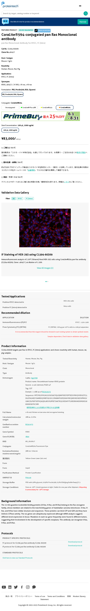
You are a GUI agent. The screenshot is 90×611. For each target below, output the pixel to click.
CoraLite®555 (47, 107)
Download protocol (75, 542)
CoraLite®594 (65, 107)
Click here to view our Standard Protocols (17, 558)
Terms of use (40, 596)
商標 (69, 596)
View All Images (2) (45, 268)
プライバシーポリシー (23, 596)
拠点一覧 (9, 596)
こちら (66, 182)
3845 (27, 436)
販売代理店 (81, 152)
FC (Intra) (29, 198)
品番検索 (31, 170)
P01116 (28, 477)
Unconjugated (10, 107)
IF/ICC (20, 198)
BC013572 (46, 392)
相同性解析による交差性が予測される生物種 (43, 407)
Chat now (82, 22)
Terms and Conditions (56, 596)
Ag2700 (34, 378)
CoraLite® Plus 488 (29, 107)
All (14, 198)
